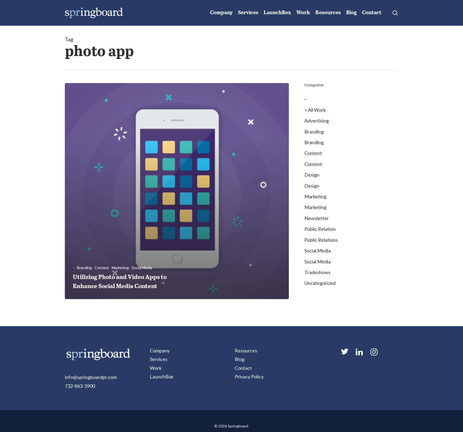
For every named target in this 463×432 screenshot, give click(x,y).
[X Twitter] (344, 353)
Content (102, 267)
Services (158, 359)
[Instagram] (373, 354)
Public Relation (320, 229)
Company (160, 350)
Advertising (316, 121)
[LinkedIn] (359, 354)
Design (311, 175)
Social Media (142, 267)
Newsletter (316, 218)
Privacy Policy (249, 376)
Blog (239, 359)
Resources (246, 350)
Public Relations (321, 240)
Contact (243, 368)
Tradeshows (317, 272)
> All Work (315, 110)
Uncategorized (319, 283)
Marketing (120, 267)
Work (156, 368)
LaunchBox (161, 376)
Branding (84, 267)
